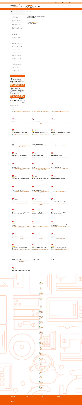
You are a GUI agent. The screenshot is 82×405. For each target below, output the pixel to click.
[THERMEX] (41, 360)
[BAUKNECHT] (41, 339)
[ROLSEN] (41, 378)
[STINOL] (41, 355)
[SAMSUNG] (41, 311)
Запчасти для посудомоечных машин (16, 24)
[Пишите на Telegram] (25, 6)
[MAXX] (41, 369)
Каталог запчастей (14, 9)
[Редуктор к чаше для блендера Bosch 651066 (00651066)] (41, 230)
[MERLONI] (41, 373)
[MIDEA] (41, 305)
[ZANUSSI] (41, 321)
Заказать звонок (29, 5)
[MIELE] (41, 364)
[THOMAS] (41, 377)
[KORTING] (41, 363)
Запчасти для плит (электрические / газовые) (17, 28)
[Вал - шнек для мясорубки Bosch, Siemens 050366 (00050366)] (60, 183)
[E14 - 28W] (41, 343)
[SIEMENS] (41, 312)
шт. (58, 2)
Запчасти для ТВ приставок (17, 70)
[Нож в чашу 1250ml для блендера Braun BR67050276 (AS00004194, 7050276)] (41, 195)
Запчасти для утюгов (16, 67)
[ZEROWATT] (41, 387)
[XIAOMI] (41, 368)
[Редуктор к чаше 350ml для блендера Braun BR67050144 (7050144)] (41, 160)
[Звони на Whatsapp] (35, 6)
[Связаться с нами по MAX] (14, 401)
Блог (12, 11)
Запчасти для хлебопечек (17, 46)
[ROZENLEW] (41, 358)
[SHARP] (41, 359)
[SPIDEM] (41, 376)
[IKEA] (41, 299)
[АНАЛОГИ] (41, 382)
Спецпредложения (14, 105)
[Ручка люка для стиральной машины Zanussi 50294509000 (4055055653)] (21, 172)
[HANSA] (41, 297)
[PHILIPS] (41, 354)
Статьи (32, 2)
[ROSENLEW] (41, 310)
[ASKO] (41, 284)
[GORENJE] (41, 294)
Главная (27, 11)
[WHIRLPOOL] (41, 318)
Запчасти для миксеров (16, 55)
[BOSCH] (41, 288)
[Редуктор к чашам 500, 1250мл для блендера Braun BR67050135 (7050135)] (21, 160)
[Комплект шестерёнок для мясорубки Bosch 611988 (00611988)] (21, 218)
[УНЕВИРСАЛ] (41, 336)
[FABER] (41, 292)
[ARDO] (41, 347)
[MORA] (41, 365)
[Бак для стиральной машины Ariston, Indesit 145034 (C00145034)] (21, 241)
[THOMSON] (41, 317)
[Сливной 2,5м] (41, 332)
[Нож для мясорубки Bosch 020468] (60, 149)
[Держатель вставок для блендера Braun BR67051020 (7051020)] (60, 230)
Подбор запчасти (22, 9)
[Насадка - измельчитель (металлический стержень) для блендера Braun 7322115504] (41, 115)
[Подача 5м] (41, 328)
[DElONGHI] (41, 342)
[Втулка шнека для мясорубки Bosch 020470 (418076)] (60, 195)
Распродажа (69, 5)
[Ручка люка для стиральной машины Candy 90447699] (41, 218)
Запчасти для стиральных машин (17, 21)
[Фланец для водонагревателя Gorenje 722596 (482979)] (21, 126)
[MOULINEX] (41, 381)
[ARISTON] (41, 283)
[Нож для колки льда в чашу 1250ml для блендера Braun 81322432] (21, 137)
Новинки (62, 5)
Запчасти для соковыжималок (15, 61)
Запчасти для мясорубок (17, 52)
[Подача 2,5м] (41, 323)
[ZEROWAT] (41, 386)
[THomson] (41, 316)
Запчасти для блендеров (16, 58)
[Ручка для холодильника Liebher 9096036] (41, 149)
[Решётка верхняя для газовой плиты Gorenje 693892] (21, 195)
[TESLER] (41, 315)
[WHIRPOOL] (41, 344)
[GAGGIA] (41, 357)
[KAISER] (41, 383)
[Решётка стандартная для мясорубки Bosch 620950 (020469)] (60, 126)
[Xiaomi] (41, 320)
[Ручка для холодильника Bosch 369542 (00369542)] (60, 172)
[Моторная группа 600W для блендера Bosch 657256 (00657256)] (41, 241)
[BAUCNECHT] (41, 352)
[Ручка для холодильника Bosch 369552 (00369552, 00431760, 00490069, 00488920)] (21, 149)
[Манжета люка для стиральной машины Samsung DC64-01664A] (60, 252)
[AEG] (41, 282)
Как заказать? (22, 2)
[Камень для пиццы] (41, 390)
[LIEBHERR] (41, 353)
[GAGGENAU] (41, 293)
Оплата (29, 2)
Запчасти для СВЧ (15, 40)
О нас (26, 2)
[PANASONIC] (41, 375)
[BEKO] (41, 287)
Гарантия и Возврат (30, 9)
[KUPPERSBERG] (41, 372)
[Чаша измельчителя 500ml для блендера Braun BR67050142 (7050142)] (21, 115)
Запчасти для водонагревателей (15, 34)
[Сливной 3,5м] (41, 333)
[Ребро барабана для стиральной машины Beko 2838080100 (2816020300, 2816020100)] (41, 252)
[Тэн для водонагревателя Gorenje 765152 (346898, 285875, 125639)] (41, 126)
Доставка (37, 9)
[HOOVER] (41, 298)
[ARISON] (41, 348)
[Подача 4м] (41, 327)
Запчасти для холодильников (15, 17)
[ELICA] (41, 349)
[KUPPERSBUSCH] (41, 302)
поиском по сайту (35, 22)
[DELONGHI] (41, 370)
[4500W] (41, 337)
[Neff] (41, 307)
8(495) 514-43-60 (20, 4)
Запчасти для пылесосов (17, 43)
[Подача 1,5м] (41, 322)
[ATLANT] (41, 286)
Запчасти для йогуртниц (16, 64)
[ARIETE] (41, 338)
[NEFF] (41, 306)
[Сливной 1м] (41, 331)
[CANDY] (41, 289)
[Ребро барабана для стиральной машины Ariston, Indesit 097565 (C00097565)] (60, 218)
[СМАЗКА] (41, 388)
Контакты (42, 9)
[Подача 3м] (41, 326)
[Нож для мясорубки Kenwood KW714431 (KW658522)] (60, 137)
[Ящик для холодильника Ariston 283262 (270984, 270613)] (60, 115)
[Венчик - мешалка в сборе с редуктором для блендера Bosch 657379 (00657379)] (21, 264)
